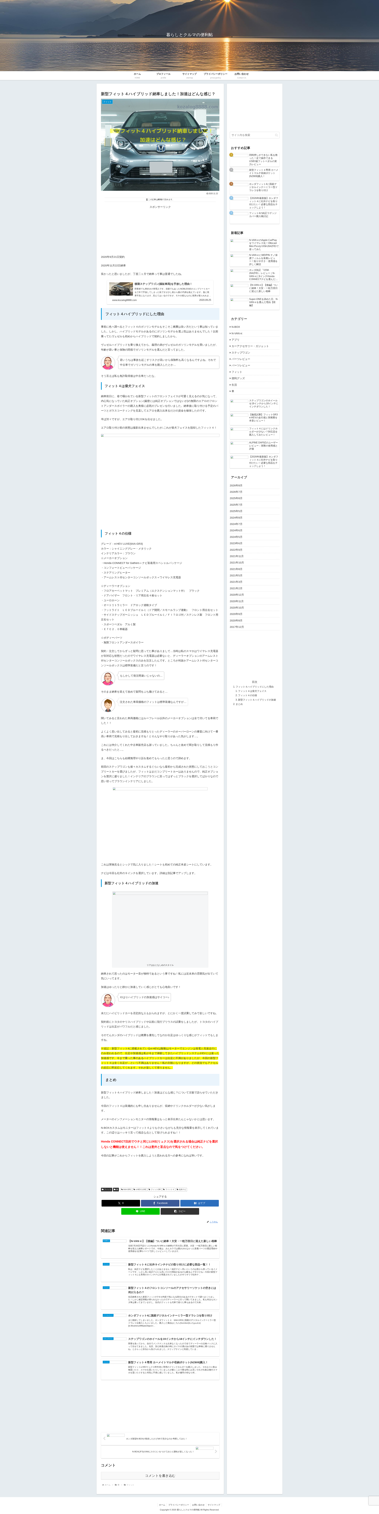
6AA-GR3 (127, 1189)
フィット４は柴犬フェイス (252, 691)
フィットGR (156, 1189)
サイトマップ (214, 1505)
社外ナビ (182, 1189)
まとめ (239, 704)
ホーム (162, 1505)
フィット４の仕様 (247, 695)
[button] (180, 1211)
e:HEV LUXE (141, 1189)
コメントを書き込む (160, 1476)
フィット (107, 1189)
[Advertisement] (160, 230)
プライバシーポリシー (178, 1505)
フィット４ (169, 1189)
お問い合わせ (198, 1505)
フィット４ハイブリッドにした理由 (255, 686)
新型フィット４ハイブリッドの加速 (257, 699)
